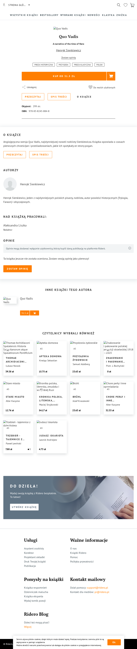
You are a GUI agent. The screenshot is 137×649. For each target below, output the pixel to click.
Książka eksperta (33, 596)
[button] (101, 87)
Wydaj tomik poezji (35, 600)
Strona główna (18, 5)
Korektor (29, 552)
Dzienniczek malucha (36, 592)
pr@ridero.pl (102, 592)
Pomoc (74, 557)
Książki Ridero (78, 552)
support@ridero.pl (97, 587)
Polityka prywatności (82, 561)
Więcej (27, 626)
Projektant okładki (34, 557)
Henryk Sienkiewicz (68, 50)
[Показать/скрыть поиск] (118, 5)
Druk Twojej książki (35, 561)
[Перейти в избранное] (125, 5)
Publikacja (30, 565)
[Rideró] (4, 5)
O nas (73, 548)
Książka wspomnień (35, 587)
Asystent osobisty (34, 548)
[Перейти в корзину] (132, 5)
